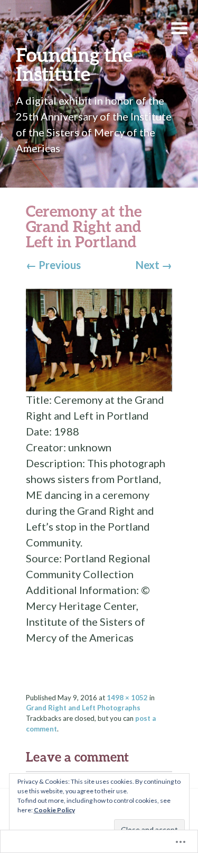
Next (154, 264)
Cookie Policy (54, 810)
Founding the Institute (74, 64)
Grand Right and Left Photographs (83, 707)
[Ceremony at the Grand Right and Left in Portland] (99, 338)
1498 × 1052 (127, 697)
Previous (53, 264)
